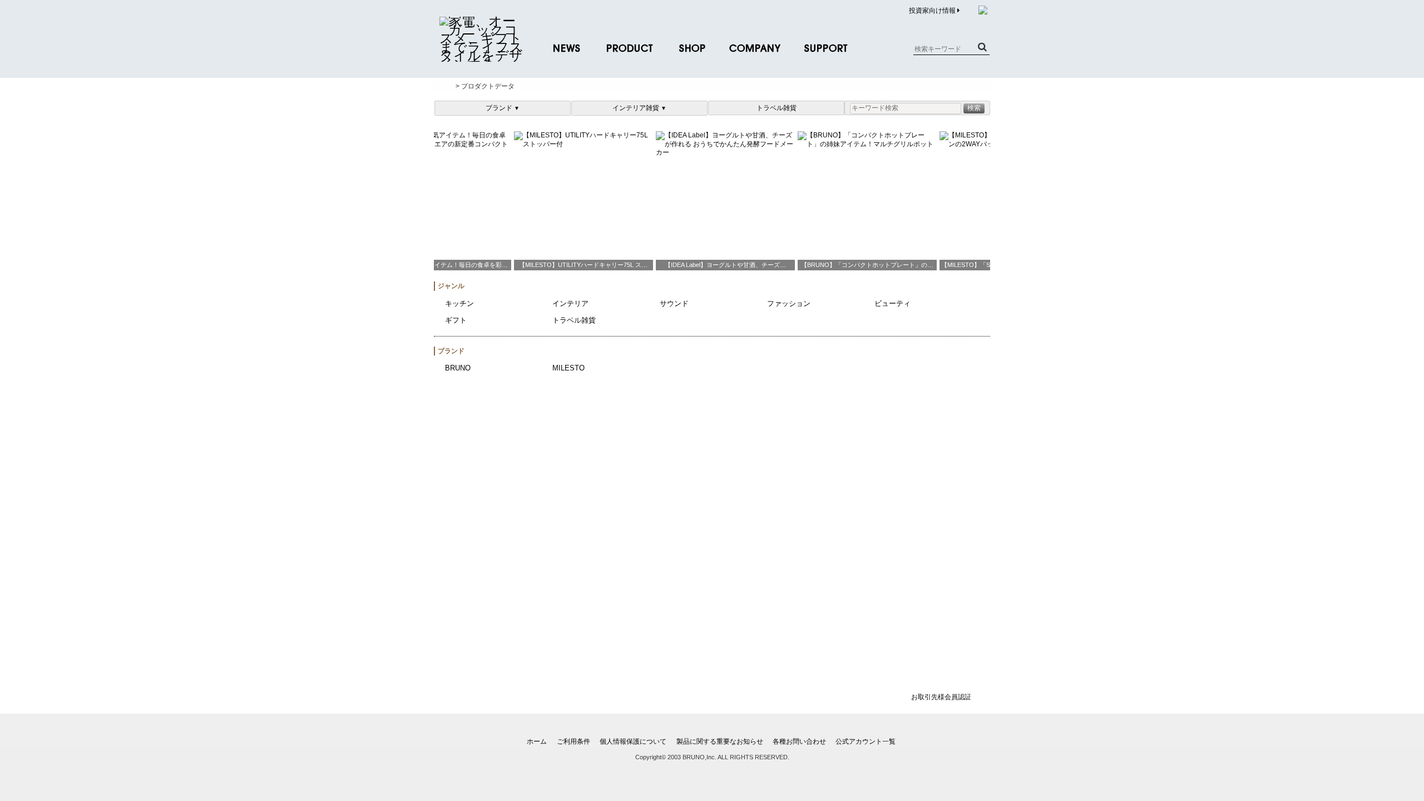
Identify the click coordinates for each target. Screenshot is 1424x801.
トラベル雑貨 (776, 108)
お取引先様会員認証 (941, 697)
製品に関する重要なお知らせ (719, 741)
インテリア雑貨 (639, 108)
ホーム (537, 741)
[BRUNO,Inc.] (481, 56)
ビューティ (892, 303)
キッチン (459, 303)
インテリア (570, 303)
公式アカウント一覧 (865, 741)
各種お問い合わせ (799, 741)
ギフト (456, 320)
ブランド (503, 108)
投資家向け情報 (933, 10)
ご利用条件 (573, 741)
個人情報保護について (633, 741)
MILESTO (568, 368)
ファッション (788, 303)
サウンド (674, 303)
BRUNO (458, 368)
